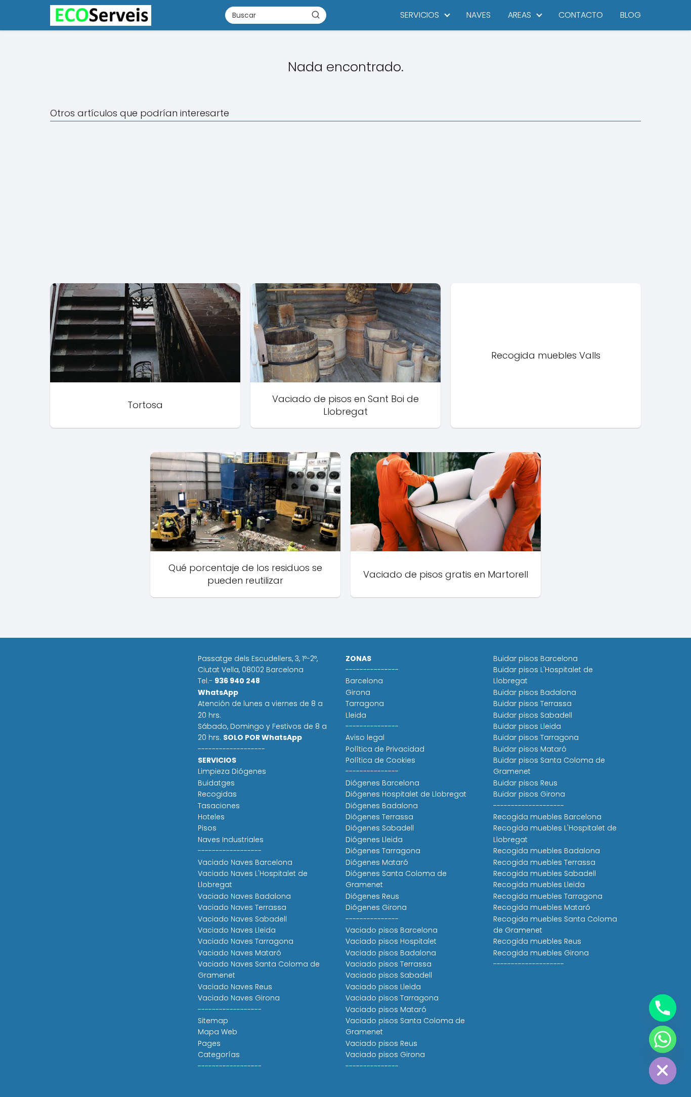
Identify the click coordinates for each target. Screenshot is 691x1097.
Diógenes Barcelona (382, 783)
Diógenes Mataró (377, 862)
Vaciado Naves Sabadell (242, 919)
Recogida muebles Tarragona (547, 896)
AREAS (519, 15)
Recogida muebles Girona (541, 953)
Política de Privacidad (385, 749)
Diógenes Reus (372, 896)
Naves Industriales (231, 840)
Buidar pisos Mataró (530, 749)
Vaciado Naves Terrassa (242, 907)
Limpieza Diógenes (232, 771)
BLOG (630, 15)
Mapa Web (217, 1032)
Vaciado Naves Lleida (237, 930)
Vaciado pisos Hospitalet (391, 941)
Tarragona (365, 703)
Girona (358, 692)
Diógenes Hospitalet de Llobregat (406, 794)
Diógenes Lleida (374, 840)
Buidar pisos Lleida (527, 726)
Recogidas (217, 794)
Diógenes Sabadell (380, 828)
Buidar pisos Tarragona (536, 737)
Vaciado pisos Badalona (391, 953)
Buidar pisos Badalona (534, 692)
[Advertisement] (345, 202)
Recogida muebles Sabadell (544, 873)
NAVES (478, 15)
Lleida (356, 715)
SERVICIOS (419, 15)
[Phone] (662, 1008)
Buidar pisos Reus (525, 783)
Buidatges (216, 783)
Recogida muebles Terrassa (544, 862)
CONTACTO (580, 15)
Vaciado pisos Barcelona (392, 930)
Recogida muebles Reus (537, 941)
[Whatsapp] (662, 1039)
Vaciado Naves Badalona (244, 896)
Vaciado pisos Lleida (383, 987)
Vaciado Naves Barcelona (245, 862)
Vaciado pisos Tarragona (392, 998)
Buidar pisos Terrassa (532, 703)
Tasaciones (219, 806)
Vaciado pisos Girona (385, 1054)
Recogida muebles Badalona (546, 851)
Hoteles (211, 817)
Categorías (219, 1054)
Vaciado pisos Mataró (386, 1009)
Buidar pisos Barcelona (535, 658)
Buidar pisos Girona (529, 794)
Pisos (207, 828)
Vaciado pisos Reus (381, 1043)
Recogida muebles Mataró (541, 907)
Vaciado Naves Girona (239, 998)
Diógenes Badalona (382, 806)
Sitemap (213, 1021)
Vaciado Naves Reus (235, 987)
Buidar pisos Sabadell (532, 715)
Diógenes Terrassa (379, 817)
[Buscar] (315, 15)
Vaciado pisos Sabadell (389, 975)
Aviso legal (365, 737)
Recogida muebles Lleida (539, 885)
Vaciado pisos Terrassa (388, 964)
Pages (209, 1043)
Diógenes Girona (376, 907)
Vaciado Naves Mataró (239, 953)
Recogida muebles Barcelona (547, 817)
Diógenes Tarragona (383, 851)
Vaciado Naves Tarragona (245, 941)
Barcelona (364, 681)
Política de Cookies (380, 760)
